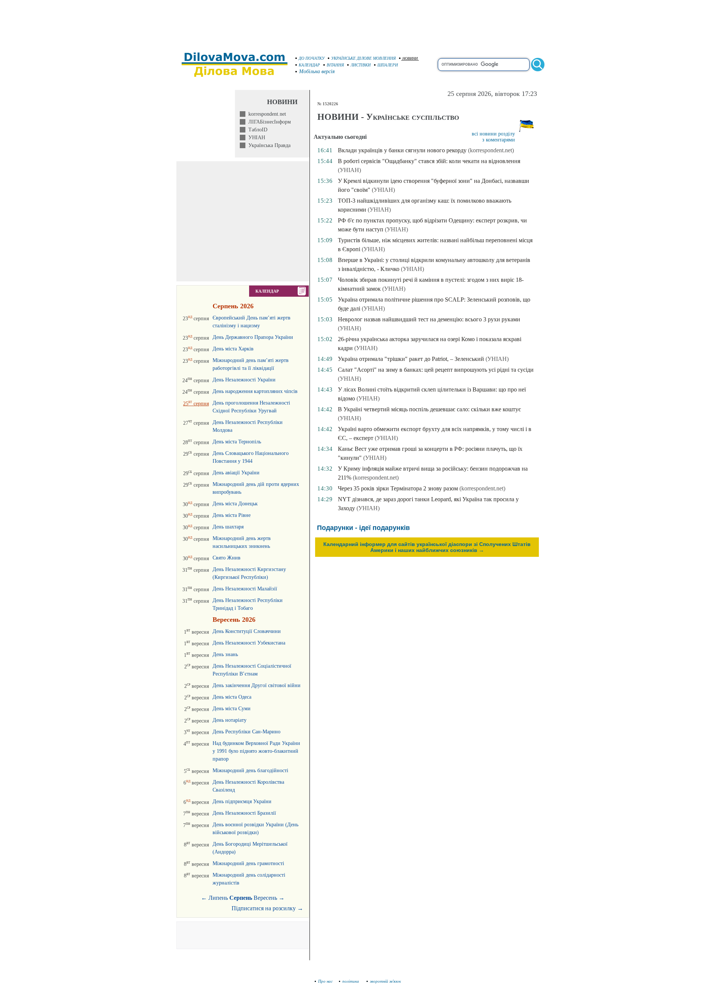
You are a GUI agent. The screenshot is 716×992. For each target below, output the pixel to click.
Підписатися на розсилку (267, 908)
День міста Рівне (232, 515)
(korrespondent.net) (491, 150)
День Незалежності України (244, 380)
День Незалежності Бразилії (244, 813)
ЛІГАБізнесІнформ (268, 122)
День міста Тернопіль (237, 441)
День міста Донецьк (235, 503)
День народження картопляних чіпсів (255, 391)
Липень (218, 898)
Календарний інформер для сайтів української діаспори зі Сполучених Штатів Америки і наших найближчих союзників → (427, 547)
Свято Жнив (227, 558)
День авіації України (236, 472)
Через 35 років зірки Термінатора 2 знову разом (398, 488)
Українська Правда (268, 145)
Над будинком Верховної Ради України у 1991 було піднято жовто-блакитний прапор (256, 751)
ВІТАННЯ (335, 65)
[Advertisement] (358, 22)
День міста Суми (232, 708)
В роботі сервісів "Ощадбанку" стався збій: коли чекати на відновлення (429, 161)
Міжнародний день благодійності (250, 770)
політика (351, 981)
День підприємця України (242, 801)
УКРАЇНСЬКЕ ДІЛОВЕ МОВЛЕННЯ (363, 58)
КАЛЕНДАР (309, 65)
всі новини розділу (493, 134)
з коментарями (498, 140)
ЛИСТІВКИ (360, 65)
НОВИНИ (410, 58)
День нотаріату (229, 720)
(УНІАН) (349, 170)
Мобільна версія (317, 71)
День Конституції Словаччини (247, 631)
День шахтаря (228, 527)
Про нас (325, 981)
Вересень (265, 898)
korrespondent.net (265, 114)
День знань (225, 654)
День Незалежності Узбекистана (249, 643)
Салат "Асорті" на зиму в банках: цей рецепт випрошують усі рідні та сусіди (436, 369)
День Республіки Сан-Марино (246, 731)
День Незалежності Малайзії (245, 589)
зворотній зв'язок (385, 981)
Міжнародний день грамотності (248, 863)
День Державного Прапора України (253, 337)
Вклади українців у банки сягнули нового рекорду (402, 150)
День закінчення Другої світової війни (257, 685)
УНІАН (255, 137)
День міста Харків (233, 349)
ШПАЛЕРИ (387, 65)
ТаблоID (256, 129)
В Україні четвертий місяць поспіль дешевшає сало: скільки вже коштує (429, 409)
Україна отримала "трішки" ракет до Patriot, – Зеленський (411, 359)
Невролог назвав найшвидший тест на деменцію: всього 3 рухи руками (429, 319)
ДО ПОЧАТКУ (312, 58)
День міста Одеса (232, 697)
